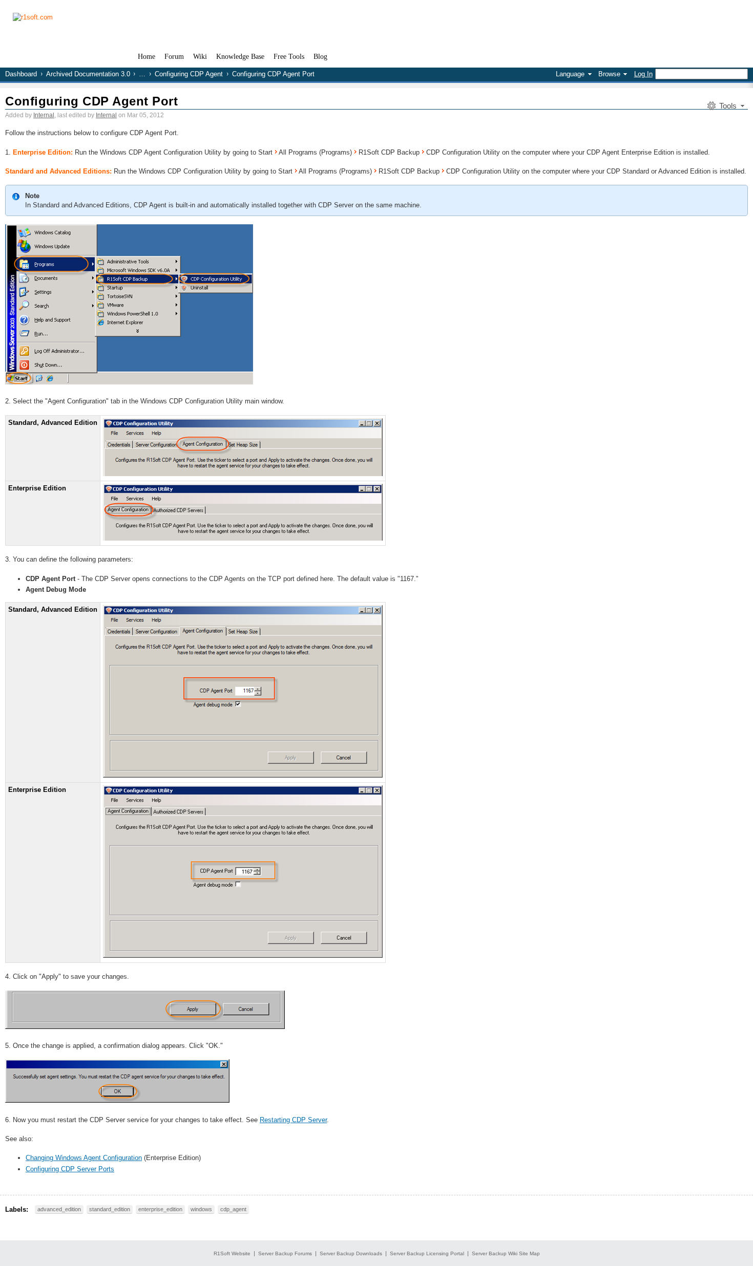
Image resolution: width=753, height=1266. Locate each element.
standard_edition (109, 1209)
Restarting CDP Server (293, 1120)
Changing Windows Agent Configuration (84, 1158)
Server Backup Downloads (351, 1253)
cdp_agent (233, 1209)
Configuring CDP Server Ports (70, 1169)
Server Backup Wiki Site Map (506, 1253)
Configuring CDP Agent (189, 74)
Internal (43, 115)
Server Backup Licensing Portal (427, 1253)
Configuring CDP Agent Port (91, 101)
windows (201, 1209)
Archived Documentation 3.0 (88, 74)
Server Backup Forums (285, 1253)
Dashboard (21, 74)
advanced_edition (59, 1209)
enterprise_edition (160, 1209)
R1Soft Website (232, 1253)
